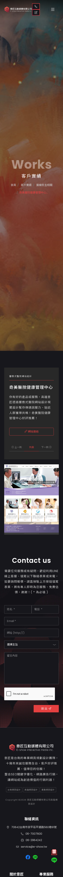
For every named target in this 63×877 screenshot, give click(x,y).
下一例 (45, 447)
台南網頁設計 (14, 789)
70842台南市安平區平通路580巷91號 (34, 827)
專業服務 (46, 874)
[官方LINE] (54, 860)
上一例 (18, 447)
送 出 (44, 709)
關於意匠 (17, 874)
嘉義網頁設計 (48, 789)
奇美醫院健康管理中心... (33, 193)
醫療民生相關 (44, 185)
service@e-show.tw (33, 847)
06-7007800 (33, 834)
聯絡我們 (36, 6)
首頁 (13, 185)
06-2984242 (33, 840)
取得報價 (36, 12)
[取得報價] (54, 853)
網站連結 (33, 431)
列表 (31, 447)
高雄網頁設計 (31, 789)
